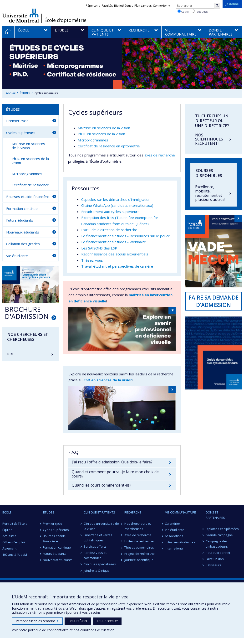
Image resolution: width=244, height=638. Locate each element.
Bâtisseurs (213, 565)
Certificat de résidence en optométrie (109, 146)
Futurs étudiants (19, 220)
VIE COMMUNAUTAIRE (180, 512)
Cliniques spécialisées (100, 564)
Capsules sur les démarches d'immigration (115, 199)
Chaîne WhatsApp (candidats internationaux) (117, 205)
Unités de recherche (139, 541)
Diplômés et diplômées (222, 529)
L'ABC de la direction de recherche (109, 229)
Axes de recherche (138, 535)
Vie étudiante (17, 255)
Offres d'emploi (13, 542)
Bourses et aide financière (27, 196)
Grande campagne (219, 535)
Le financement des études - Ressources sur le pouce (125, 235)
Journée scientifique (138, 560)
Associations (174, 536)
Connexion (160, 6)
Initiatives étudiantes (180, 542)
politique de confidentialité (48, 630)
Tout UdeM (201, 11)
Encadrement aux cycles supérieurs (110, 211)
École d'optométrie (65, 20)
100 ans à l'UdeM (14, 554)
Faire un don (215, 559)
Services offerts (95, 546)
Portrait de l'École (14, 523)
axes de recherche (159, 155)
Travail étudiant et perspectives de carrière (117, 266)
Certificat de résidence (30, 184)
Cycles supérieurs (20, 132)
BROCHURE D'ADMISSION (27, 313)
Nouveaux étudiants (22, 232)
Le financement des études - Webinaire (113, 241)
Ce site (184, 11)
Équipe (7, 530)
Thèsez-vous (92, 260)
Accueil (10, 93)
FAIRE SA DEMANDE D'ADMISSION (214, 301)
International (174, 548)
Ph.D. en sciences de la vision (101, 133)
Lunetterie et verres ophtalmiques (98, 537)
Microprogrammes (93, 140)
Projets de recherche (139, 553)
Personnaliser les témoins (37, 621)
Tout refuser (77, 620)
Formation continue (22, 208)
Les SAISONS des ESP (99, 248)
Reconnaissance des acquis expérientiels (114, 254)
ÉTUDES (25, 93)
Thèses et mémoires (139, 547)
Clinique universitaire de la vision (101, 526)
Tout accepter (107, 620)
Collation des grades (23, 243)
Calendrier (172, 523)
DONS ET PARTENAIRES (215, 515)
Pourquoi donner (218, 552)
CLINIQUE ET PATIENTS (99, 512)
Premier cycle (17, 120)
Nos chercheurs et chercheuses (137, 526)
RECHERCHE (132, 512)
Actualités (9, 536)
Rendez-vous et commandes (95, 555)
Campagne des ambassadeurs (217, 544)
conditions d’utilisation (97, 630)
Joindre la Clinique (97, 570)
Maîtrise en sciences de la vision (104, 127)
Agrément (9, 548)
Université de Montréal (20, 15)
